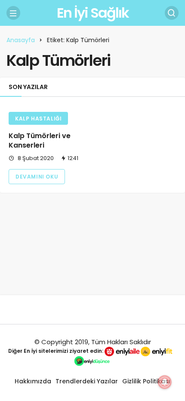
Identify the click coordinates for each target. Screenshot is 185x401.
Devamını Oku (36, 176)
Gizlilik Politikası (146, 381)
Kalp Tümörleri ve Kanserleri (40, 140)
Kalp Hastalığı (38, 118)
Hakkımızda (33, 381)
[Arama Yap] (172, 13)
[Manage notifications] (165, 382)
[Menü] (13, 13)
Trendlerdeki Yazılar (87, 381)
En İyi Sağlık (93, 12)
